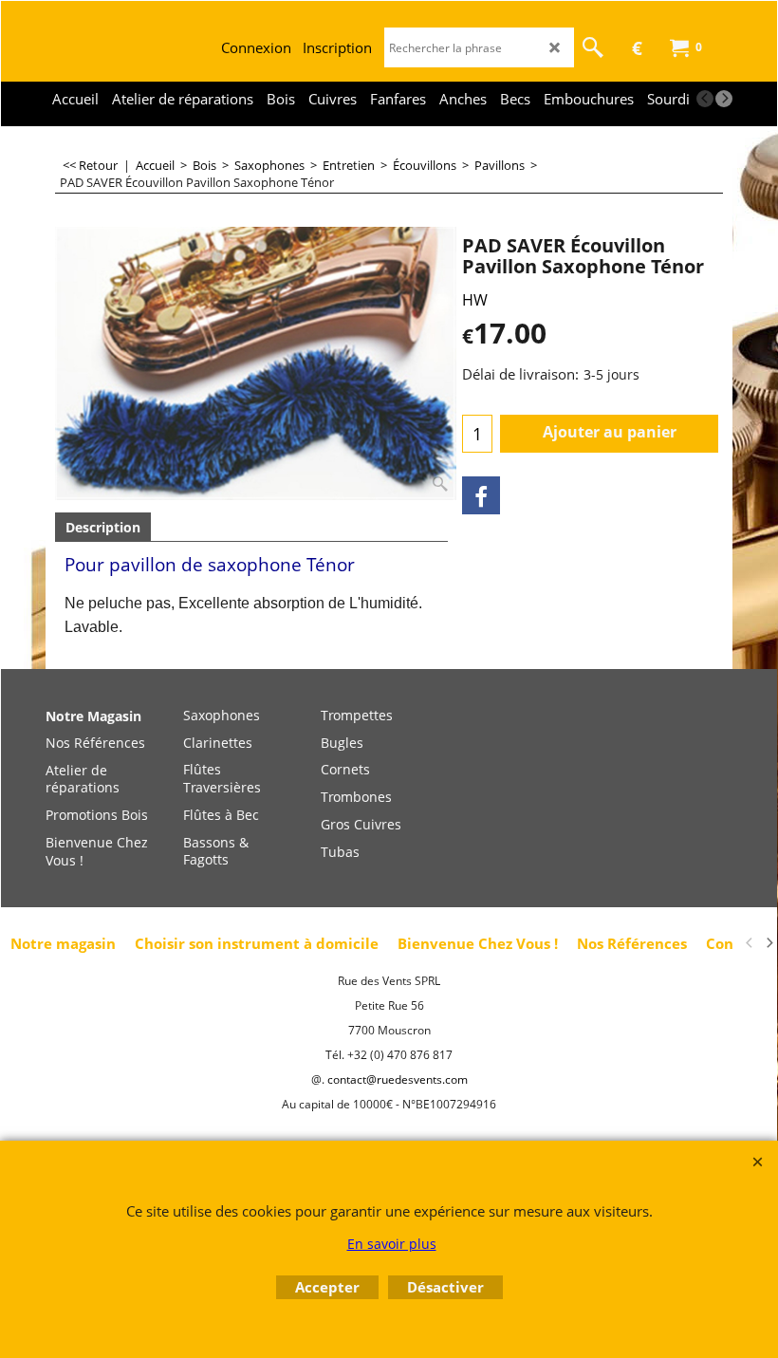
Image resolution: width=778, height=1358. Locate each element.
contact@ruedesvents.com (397, 1079)
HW (475, 299)
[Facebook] (481, 495)
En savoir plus (391, 1244)
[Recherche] (593, 47)
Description (102, 527)
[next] (723, 98)
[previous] (704, 98)
